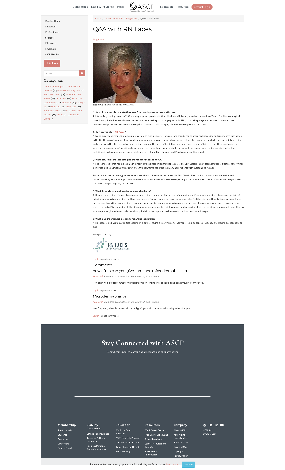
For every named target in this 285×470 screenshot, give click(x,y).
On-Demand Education (127, 442)
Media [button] (120, 7)
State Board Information (151, 453)
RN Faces (120, 131)
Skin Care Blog (123, 451)
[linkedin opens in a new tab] (211, 425)
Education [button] (166, 7)
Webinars (66, 102)
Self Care (55, 106)
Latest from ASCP (113, 18)
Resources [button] (182, 7)
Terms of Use (180, 447)
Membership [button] (80, 7)
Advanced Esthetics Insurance (96, 440)
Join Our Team (181, 442)
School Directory (153, 439)
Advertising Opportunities (181, 436)
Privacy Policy (181, 456)
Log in (96, 259)
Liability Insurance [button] (102, 7)
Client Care (70, 106)
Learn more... (172, 464)
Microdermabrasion (110, 296)
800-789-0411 (209, 434)
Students (49, 37)
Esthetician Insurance (98, 433)
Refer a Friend (65, 448)
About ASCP (180, 430)
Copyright (179, 451)
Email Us (207, 430)
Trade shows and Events (128, 447)
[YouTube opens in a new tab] (223, 425)
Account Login (202, 7)
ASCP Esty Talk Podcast (128, 438)
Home (98, 18)
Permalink (98, 276)
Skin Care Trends (52, 94)
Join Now (52, 63)
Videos (59, 114)
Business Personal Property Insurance (96, 447)
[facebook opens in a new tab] (205, 425)
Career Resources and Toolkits (155, 445)
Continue (188, 464)
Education (50, 26)
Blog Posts (131, 18)
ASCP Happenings (53, 86)
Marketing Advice (52, 110)
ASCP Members (53, 54)
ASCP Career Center (155, 430)
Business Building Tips (68, 90)
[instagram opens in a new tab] (217, 425)
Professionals (52, 32)
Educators (50, 43)
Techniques (61, 98)
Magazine (123, 432)
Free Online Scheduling (156, 434)
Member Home (52, 20)
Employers (50, 48)
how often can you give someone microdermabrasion (140, 271)
